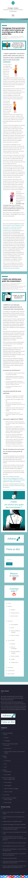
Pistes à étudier (7, 774)
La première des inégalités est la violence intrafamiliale (14, 824)
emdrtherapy (15, 285)
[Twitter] (5, 876)
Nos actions (6, 745)
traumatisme (16, 288)
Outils (5, 763)
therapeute (11, 287)
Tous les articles (4, 37)
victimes (19, 289)
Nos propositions (8, 771)
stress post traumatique (6, 287)
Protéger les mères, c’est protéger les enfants (12, 821)
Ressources (10, 621)
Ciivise (5, 757)
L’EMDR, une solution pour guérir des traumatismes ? (12, 280)
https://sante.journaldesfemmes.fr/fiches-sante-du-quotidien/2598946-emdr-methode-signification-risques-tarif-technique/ (14, 479)
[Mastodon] (16, 876)
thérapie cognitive (20, 287)
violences (3, 290)
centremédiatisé (13, 37)
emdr (11, 285)
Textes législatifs (14, 624)
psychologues (21, 286)
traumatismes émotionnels (6, 289)
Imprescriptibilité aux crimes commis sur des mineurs (14, 846)
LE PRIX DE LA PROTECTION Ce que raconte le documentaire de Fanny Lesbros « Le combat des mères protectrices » (14, 838)
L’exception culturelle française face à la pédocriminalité (14, 842)
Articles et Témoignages (14, 36)
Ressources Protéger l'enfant (9, 777)
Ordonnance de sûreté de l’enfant (10, 858)
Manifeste (5, 268)
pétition (18, 268)
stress (25, 286)
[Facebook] (2, 876)
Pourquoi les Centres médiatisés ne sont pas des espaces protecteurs (12, 228)
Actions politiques (8, 782)
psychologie (12, 286)
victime (16, 289)
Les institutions (7, 760)
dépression (18, 284)
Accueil (9, 603)
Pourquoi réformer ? (15, 613)
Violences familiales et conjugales (11, 788)
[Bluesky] (26, 876)
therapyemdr (9, 288)
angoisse (3, 284)
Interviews (6, 737)
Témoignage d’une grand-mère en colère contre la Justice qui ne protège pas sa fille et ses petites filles (13, 31)
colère (17, 37)
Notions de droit (14, 616)
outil (9, 286)
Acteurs (12, 627)
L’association (10, 667)
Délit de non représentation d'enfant (10, 743)
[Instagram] (9, 876)
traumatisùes (13, 289)
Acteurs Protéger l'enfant (9, 779)
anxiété (6, 284)
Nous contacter (11, 673)
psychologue (17, 286)
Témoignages (21, 36)
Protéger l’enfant (14, 662)
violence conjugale (8, 799)
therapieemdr (4, 288)
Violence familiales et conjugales (9, 798)
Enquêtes (12, 283)
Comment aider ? (11, 670)
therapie (15, 287)
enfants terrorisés (21, 37)
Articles (5, 734)
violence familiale (7, 802)
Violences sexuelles (15, 635)
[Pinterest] (12, 876)
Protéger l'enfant (13, 8)
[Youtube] (23, 876)
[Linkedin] (19, 876)
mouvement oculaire (5, 286)
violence (22, 289)
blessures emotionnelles (12, 284)
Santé (15, 283)
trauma (12, 288)
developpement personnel (6, 285)
